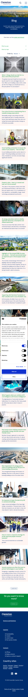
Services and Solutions (9, 621)
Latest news (9, 638)
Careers (8, 636)
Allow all (14, 371)
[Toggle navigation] (26, 3)
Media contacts (10, 654)
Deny (14, 376)
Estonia (21, 665)
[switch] (24, 350)
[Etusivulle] (6, 3)
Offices (8, 652)
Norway (5, 668)
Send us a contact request (13, 656)
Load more (14, 588)
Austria (5, 665)
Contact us (14, 604)
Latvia (10, 667)
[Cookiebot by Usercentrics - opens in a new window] (19, 319)
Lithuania (15, 667)
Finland (16, 665)
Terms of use (7, 689)
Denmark (10, 665)
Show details (19, 366)
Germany (5, 667)
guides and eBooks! (19, 37)
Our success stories (11, 640)
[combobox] (14, 46)
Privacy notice (16, 689)
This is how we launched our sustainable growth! (12, 541)
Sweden (10, 668)
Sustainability (10, 634)
